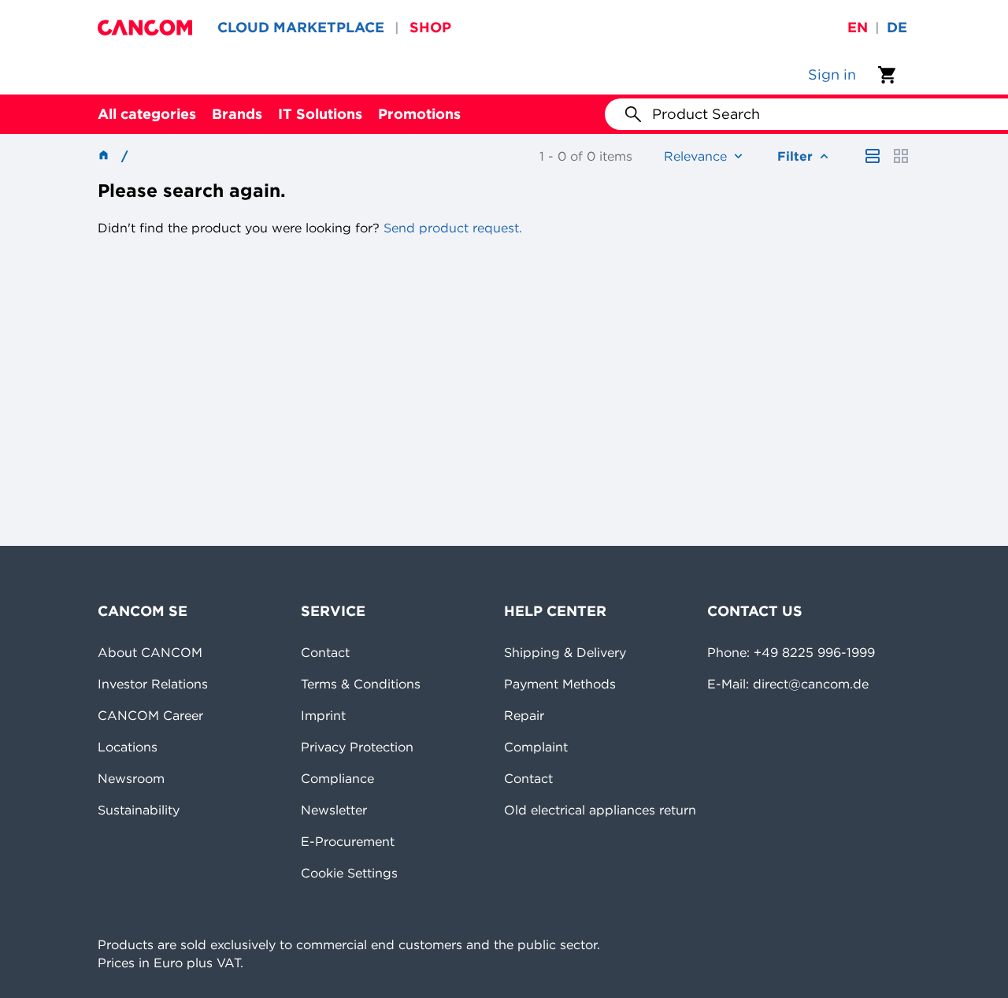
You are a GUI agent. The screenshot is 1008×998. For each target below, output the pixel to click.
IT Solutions (320, 114)
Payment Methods (560, 684)
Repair (524, 715)
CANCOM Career (150, 715)
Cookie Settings (349, 873)
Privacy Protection (357, 747)
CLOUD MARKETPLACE (300, 27)
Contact (325, 652)
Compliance (337, 778)
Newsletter (334, 810)
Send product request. (451, 228)
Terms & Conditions (361, 684)
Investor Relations (153, 684)
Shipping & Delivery (565, 652)
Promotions (419, 114)
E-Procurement (348, 841)
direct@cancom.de (811, 684)
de (897, 27)
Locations (128, 747)
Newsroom (131, 778)
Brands (237, 114)
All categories (147, 114)
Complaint (536, 747)
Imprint (323, 715)
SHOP (430, 27)
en (857, 27)
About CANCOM (150, 652)
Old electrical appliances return (600, 810)
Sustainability (139, 810)
